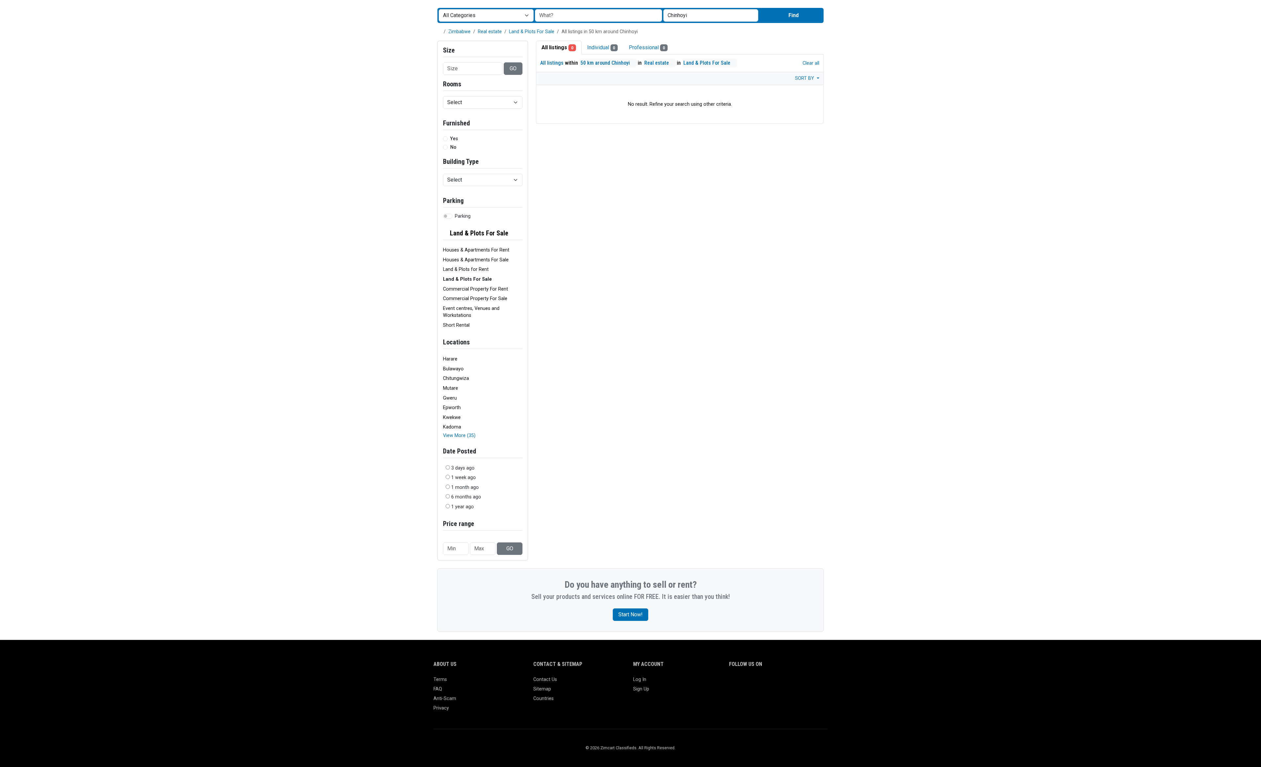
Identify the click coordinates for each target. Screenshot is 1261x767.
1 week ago (463, 477)
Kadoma (452, 427)
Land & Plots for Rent (466, 269)
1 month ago (465, 487)
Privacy (441, 708)
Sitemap (542, 689)
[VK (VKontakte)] (809, 682)
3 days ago (463, 468)
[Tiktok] (781, 682)
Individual (601, 47)
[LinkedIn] (762, 682)
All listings (557, 47)
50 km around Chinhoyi (606, 63)
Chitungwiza (456, 378)
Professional (647, 47)
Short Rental (456, 325)
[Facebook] (733, 682)
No (453, 147)
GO (513, 68)
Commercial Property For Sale (475, 298)
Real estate (490, 31)
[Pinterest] (771, 682)
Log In (639, 679)
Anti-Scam (444, 698)
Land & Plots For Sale (531, 31)
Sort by (805, 78)
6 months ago (466, 497)
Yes (454, 139)
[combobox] (710, 15)
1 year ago (462, 507)
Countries (543, 698)
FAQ (437, 689)
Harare (450, 359)
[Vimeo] (800, 682)
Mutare (450, 388)
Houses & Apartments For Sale (476, 260)
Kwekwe (452, 417)
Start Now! (630, 614)
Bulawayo (453, 369)
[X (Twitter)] (743, 682)
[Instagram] (752, 682)
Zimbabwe (459, 31)
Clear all (810, 63)
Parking (463, 216)
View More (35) (459, 435)
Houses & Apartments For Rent (476, 250)
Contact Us (545, 679)
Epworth (452, 407)
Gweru (450, 398)
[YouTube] (790, 682)
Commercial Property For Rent (475, 289)
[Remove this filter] (519, 233)
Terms (440, 679)
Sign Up (641, 689)
